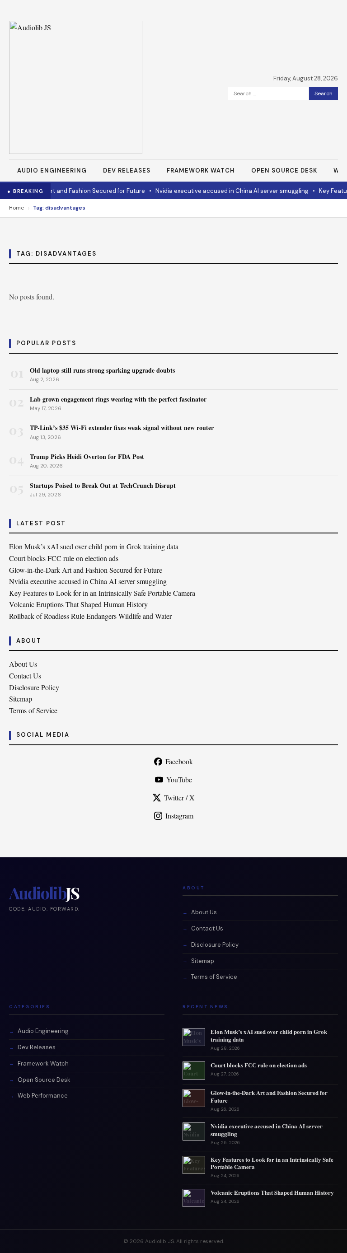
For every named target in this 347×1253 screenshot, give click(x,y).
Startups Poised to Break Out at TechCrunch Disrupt (103, 485)
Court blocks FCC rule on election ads (63, 558)
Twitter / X (179, 797)
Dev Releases (126, 170)
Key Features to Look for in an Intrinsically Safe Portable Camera (102, 593)
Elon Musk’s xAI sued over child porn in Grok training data (93, 546)
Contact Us (25, 675)
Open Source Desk (284, 170)
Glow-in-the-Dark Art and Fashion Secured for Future (85, 570)
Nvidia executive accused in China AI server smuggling (207, 191)
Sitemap (20, 698)
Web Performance (43, 1095)
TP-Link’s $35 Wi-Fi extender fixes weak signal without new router (122, 427)
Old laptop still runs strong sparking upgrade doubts (102, 370)
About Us (23, 664)
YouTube (179, 779)
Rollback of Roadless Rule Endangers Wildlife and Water (90, 616)
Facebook (179, 761)
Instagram (179, 815)
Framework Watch (201, 170)
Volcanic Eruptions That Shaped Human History (78, 604)
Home (16, 207)
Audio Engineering (52, 170)
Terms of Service (33, 710)
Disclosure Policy (34, 687)
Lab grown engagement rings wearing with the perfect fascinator (118, 399)
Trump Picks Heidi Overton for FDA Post (87, 456)
